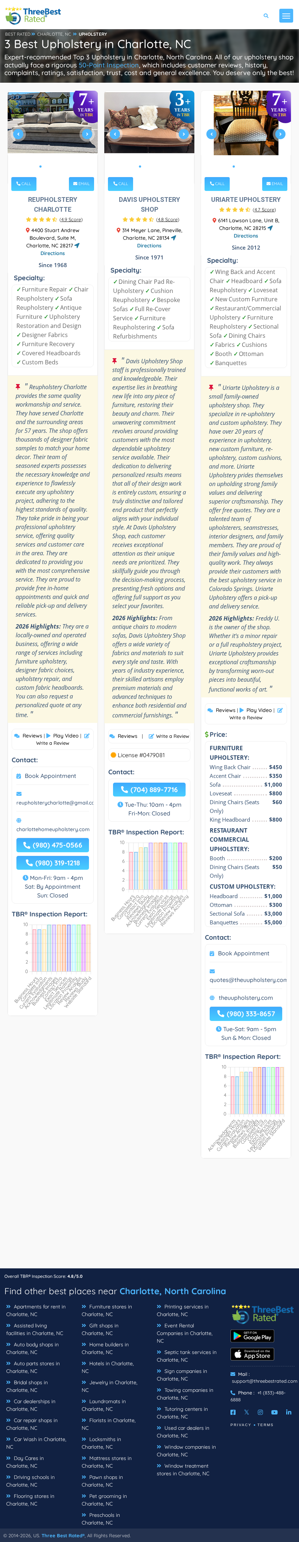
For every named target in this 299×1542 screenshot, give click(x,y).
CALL (25, 183)
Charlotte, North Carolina (173, 1290)
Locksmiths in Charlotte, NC (101, 1443)
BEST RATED (18, 34)
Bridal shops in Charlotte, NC (27, 1386)
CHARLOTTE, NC (54, 34)
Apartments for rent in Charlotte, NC (36, 1310)
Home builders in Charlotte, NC (105, 1348)
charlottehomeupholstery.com (53, 829)
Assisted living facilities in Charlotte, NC (34, 1329)
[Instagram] (260, 1412)
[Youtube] (274, 1412)
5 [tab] (64, 166)
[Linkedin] (288, 1412)
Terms (265, 1425)
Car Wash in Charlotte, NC (36, 1443)
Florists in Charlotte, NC (109, 1424)
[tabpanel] (53, 137)
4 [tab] (58, 166)
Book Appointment (50, 775)
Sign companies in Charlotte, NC (182, 1375)
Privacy (241, 1425)
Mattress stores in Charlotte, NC (107, 1462)
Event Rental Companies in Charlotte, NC (185, 1333)
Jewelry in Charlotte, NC (109, 1386)
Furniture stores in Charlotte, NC (107, 1310)
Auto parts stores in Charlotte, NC (33, 1367)
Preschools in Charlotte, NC (101, 1519)
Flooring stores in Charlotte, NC (30, 1500)
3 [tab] (52, 166)
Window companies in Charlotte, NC (186, 1451)
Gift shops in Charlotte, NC (100, 1329)
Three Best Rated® (63, 1535)
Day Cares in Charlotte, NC (25, 1462)
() (71, 219)
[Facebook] (233, 1412)
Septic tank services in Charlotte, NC (187, 1356)
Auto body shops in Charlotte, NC (32, 1348)
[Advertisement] (149, 1217)
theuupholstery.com (246, 997)
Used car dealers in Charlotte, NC (183, 1432)
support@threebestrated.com (265, 1381)
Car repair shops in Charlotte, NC (32, 1424)
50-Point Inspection (109, 65)
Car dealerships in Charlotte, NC (30, 1405)
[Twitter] (246, 1412)
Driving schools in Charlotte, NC (30, 1481)
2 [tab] (46, 166)
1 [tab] (40, 166)
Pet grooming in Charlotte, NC (104, 1500)
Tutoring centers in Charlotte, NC (182, 1413)
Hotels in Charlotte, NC (108, 1367)
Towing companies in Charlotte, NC (185, 1394)
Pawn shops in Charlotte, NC (102, 1481)
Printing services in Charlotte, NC (183, 1310)
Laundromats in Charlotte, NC (104, 1405)
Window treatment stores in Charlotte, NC (183, 1470)
